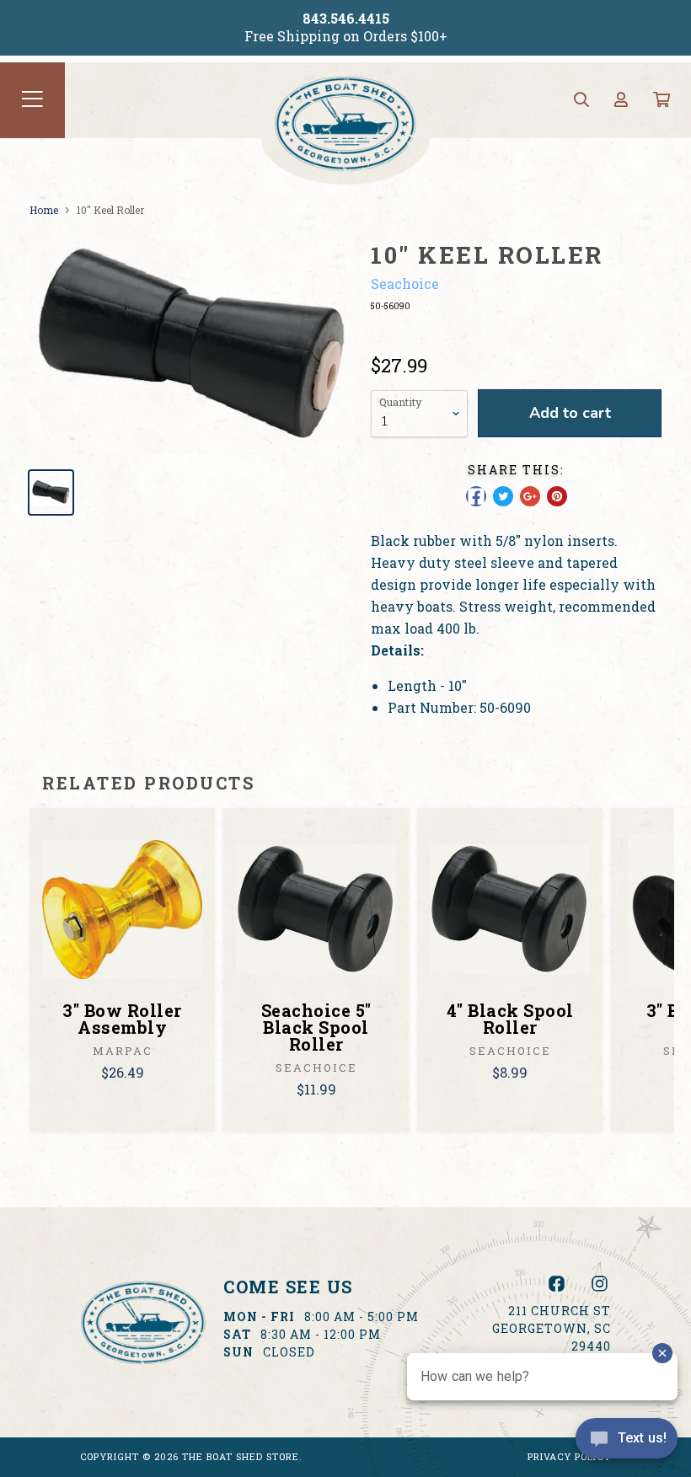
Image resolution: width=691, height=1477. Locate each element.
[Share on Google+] (530, 496)
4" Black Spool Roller (510, 1018)
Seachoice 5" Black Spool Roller (316, 1027)
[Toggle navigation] (32, 100)
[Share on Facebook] (476, 496)
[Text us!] (626, 1442)
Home (43, 210)
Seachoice (405, 283)
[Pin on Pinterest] (557, 496)
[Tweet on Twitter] (503, 496)
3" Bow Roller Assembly (122, 1018)
